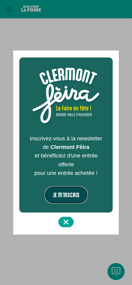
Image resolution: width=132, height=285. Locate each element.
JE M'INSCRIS (66, 195)
